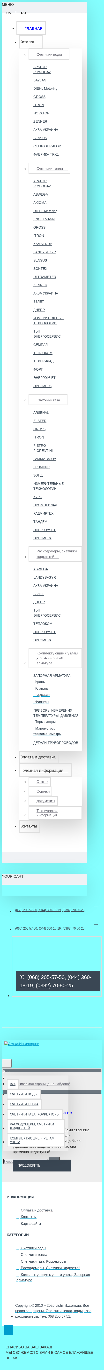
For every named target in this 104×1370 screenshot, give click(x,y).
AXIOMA (39, 203)
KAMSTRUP (42, 244)
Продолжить (29, 1165)
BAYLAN (39, 80)
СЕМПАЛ (40, 345)
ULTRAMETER (44, 277)
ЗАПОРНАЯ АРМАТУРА (51, 675)
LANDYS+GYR (44, 252)
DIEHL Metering (45, 88)
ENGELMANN (44, 219)
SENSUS (40, 138)
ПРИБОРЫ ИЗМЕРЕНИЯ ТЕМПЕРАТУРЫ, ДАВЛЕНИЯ (56, 713)
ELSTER (39, 421)
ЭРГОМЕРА (42, 386)
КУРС (37, 497)
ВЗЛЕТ (38, 301)
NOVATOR (41, 113)
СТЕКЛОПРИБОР (46, 146)
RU (23, 13)
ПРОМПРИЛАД (45, 505)
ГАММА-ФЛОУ (44, 459)
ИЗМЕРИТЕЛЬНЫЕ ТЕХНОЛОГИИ (46, 320)
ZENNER (40, 121)
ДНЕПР (39, 310)
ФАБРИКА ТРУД (46, 154)
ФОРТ (38, 369)
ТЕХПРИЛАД (43, 361)
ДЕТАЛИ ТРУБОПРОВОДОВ (55, 743)
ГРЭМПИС (41, 467)
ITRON (38, 105)
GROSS (39, 97)
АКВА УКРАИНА (45, 130)
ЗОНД (38, 475)
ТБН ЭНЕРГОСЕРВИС (46, 333)
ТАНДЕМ (40, 522)
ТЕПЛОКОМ (42, 353)
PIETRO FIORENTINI (43, 448)
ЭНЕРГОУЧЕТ (44, 378)
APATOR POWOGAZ (42, 69)
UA (8, 13)
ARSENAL (41, 412)
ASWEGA (40, 194)
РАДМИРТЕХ (43, 513)
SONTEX (40, 269)
